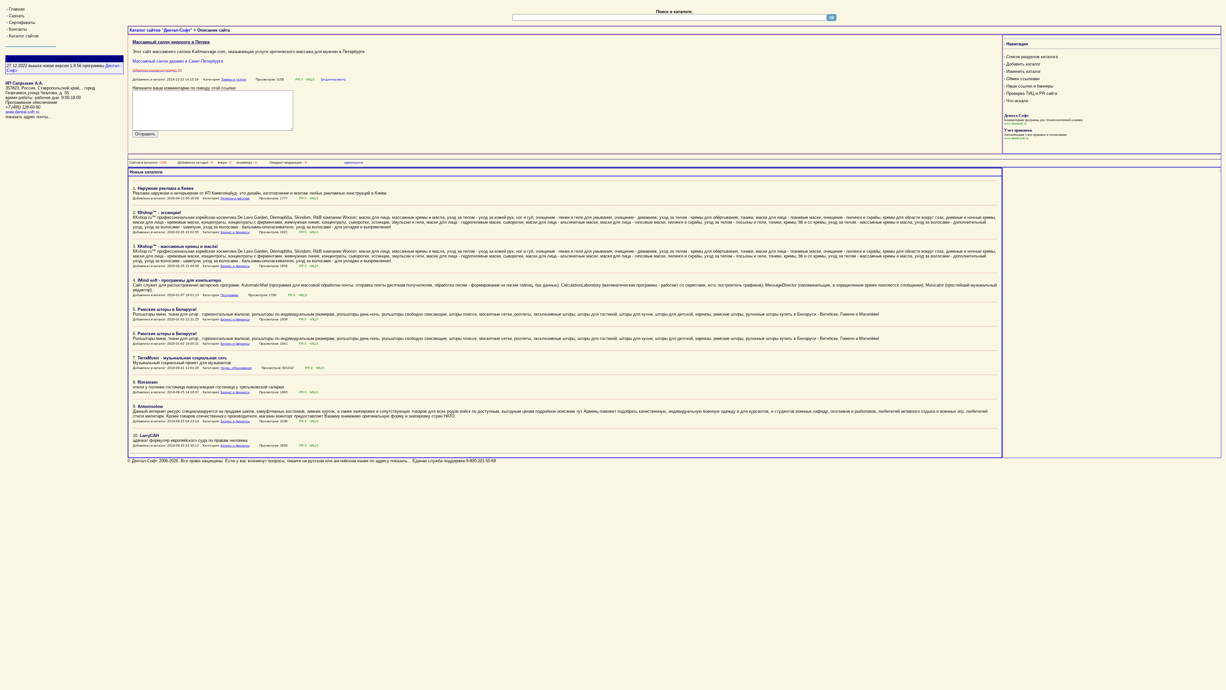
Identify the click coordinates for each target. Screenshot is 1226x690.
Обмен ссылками (1023, 78)
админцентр (353, 162)
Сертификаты (22, 22)
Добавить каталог (1023, 64)
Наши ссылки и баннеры (1029, 86)
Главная (17, 9)
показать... (400, 460)
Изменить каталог (1023, 71)
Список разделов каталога (1032, 56)
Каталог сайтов (24, 36)
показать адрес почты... (28, 116)
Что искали (1017, 100)
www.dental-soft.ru (22, 112)
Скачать (17, 15)
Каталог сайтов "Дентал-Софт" (161, 30)
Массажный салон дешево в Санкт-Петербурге (177, 61)
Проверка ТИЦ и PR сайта (1031, 93)
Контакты (18, 29)
